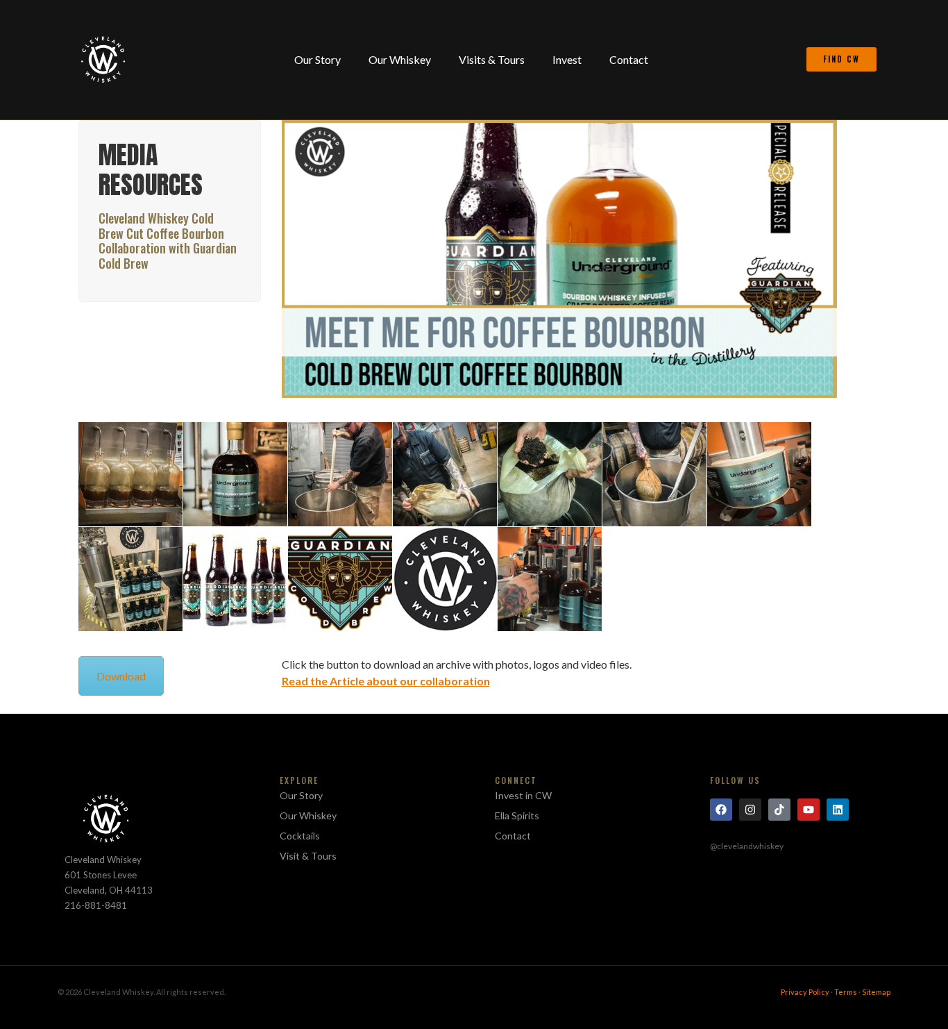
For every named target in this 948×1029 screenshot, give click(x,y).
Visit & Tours (308, 856)
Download (121, 676)
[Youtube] (808, 809)
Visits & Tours (492, 59)
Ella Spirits (517, 815)
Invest (567, 59)
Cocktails (300, 836)
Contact (628, 59)
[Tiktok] (779, 809)
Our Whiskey (400, 59)
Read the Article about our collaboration (386, 680)
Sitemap (876, 991)
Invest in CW (523, 795)
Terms (845, 991)
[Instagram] (750, 809)
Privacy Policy (805, 991)
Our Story (317, 59)
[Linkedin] (838, 809)
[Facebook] (721, 809)
